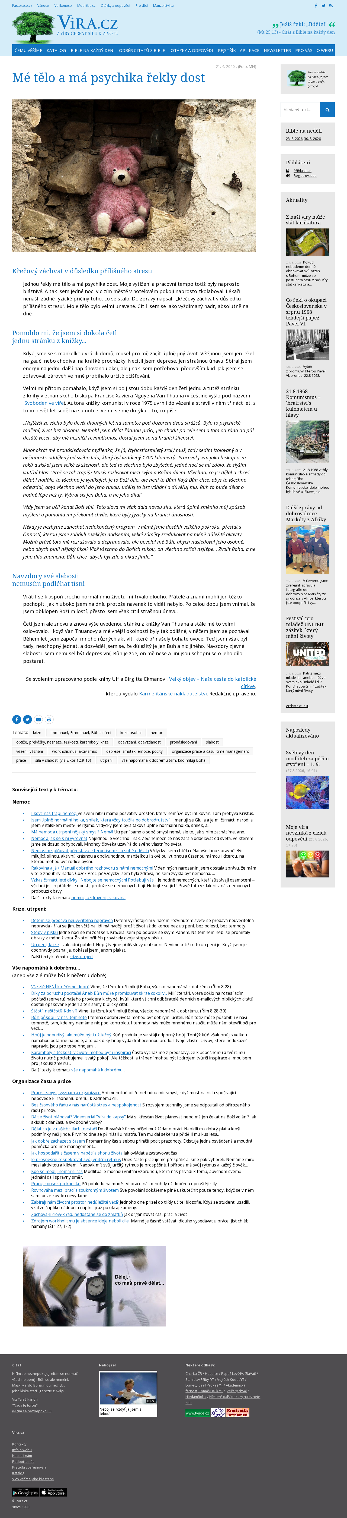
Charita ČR (193, 1373)
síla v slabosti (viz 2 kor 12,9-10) (63, 760)
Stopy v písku (44, 932)
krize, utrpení (81, 956)
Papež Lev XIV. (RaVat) (238, 1373)
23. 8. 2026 (294, 138)
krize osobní (131, 732)
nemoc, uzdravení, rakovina (98, 898)
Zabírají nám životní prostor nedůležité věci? (75, 1202)
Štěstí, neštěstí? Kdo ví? (54, 1011)
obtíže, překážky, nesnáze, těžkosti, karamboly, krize (62, 742)
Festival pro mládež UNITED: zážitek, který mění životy (305, 627)
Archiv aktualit (297, 705)
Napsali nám (22, 1455)
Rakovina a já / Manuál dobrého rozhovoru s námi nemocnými (92, 868)
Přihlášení (298, 162)
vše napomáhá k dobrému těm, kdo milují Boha (163, 760)
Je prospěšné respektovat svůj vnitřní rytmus (76, 1159)
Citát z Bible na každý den (308, 32)
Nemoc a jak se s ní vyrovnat (59, 838)
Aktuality (296, 200)
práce (21, 760)
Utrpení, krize (45, 945)
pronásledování (183, 742)
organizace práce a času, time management (210, 751)
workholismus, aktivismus (74, 751)
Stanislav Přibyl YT (199, 1379)
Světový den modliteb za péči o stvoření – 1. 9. (307, 758)
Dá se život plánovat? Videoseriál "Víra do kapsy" (78, 1117)
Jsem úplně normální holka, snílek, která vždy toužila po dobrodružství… (101, 820)
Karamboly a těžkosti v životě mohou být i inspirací (81, 1052)
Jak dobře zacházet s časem (58, 1141)
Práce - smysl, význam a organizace (66, 1093)
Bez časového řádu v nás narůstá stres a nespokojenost (86, 1105)
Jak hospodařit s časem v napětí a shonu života (77, 1153)
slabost (212, 742)
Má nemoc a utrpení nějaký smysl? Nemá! (72, 832)
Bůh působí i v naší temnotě (59, 1017)
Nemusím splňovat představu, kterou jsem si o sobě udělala (90, 851)
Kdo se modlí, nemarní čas (57, 1171)
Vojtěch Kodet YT (230, 1379)
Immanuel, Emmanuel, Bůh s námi (80, 732)
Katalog (18, 1472)
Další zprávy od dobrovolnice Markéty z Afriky (306, 513)
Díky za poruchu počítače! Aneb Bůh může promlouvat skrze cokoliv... (99, 993)
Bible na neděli (304, 130)
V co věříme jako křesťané (33, 1478)
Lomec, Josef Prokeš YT (204, 1385)
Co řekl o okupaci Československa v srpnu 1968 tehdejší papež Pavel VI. (306, 312)
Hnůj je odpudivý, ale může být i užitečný (71, 1035)
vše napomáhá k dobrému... (98, 1070)
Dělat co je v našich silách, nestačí (64, 1129)
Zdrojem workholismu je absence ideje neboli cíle (80, 1221)
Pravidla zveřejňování (29, 1467)
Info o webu (22, 1449)
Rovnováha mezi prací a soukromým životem (75, 1190)
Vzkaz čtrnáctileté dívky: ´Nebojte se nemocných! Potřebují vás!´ (93, 880)
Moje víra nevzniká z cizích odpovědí (306, 833)
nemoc (157, 732)
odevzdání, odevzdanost (139, 742)
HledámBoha (195, 1396)
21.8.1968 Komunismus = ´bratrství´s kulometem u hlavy (303, 403)
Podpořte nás (23, 1461)
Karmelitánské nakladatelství (173, 693)
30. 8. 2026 (312, 138)
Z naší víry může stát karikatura (305, 220)
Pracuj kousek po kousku (56, 1184)
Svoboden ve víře (44, 403)
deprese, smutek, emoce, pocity (134, 751)
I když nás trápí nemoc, (54, 813)
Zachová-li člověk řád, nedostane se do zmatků (77, 1214)
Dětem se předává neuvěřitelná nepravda (72, 920)
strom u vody (316, 81)
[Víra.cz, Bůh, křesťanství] (65, 27)
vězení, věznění (29, 751)
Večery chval (237, 1390)
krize (37, 732)
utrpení (106, 760)
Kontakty (19, 1444)
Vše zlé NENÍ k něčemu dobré (60, 987)
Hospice (211, 1373)
